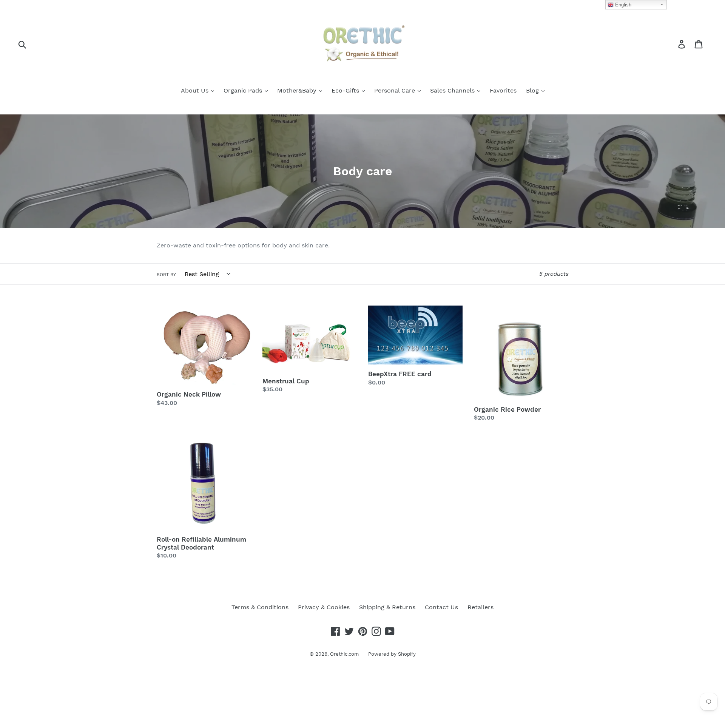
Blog (533, 90)
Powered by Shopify (392, 654)
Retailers (480, 607)
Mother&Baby (297, 90)
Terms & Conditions (259, 607)
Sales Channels (453, 90)
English (622, 5)
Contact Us (441, 607)
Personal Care (395, 90)
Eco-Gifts (346, 90)
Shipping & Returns (387, 607)
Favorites (503, 90)
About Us (195, 90)
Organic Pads (244, 90)
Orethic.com (344, 654)
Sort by (166, 274)
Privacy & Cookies (324, 607)
